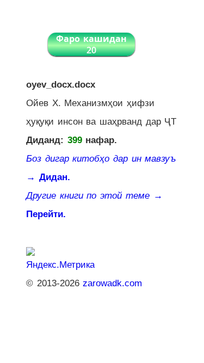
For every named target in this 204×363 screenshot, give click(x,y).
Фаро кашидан (91, 44)
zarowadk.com (112, 283)
